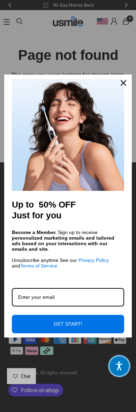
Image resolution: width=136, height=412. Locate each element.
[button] (119, 366)
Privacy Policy (93, 260)
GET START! (68, 324)
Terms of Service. (39, 266)
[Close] (123, 83)
